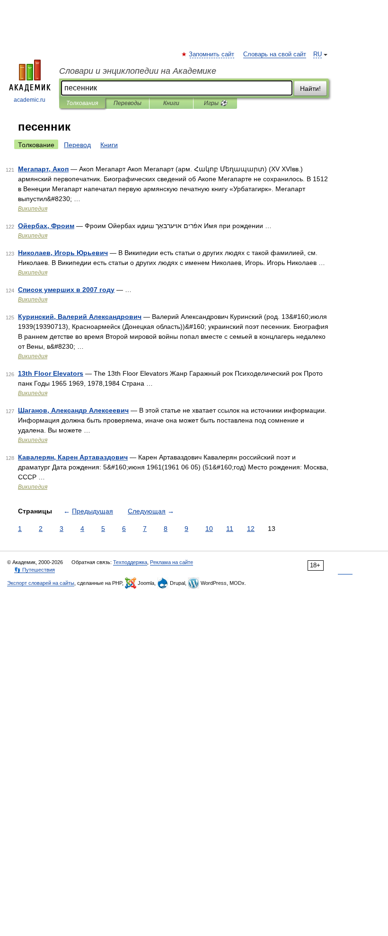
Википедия (32, 208)
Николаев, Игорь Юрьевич (63, 252)
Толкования (82, 103)
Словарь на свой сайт (274, 54)
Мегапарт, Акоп (43, 169)
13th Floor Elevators (50, 373)
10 (209, 528)
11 (229, 528)
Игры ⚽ (215, 103)
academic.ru (29, 100)
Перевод (77, 145)
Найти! (310, 88)
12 (251, 528)
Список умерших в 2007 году (66, 289)
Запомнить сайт (212, 54)
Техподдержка (130, 562)
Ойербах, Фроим (46, 226)
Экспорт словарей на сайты (40, 583)
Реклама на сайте (171, 562)
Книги (171, 103)
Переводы (127, 103)
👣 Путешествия (34, 570)
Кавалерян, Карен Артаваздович (73, 457)
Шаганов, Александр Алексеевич (73, 410)
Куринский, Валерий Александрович (79, 316)
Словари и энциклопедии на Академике (137, 71)
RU (317, 54)
